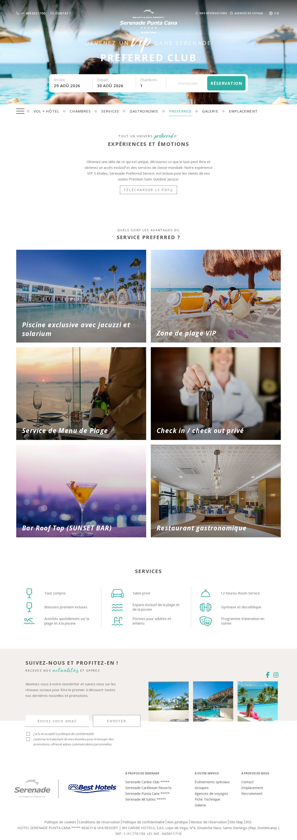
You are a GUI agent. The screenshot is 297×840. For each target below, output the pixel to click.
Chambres (148, 80)
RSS (248, 822)
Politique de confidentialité (143, 822)
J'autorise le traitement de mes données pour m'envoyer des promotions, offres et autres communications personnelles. (73, 741)
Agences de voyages (211, 793)
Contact (63, 13)
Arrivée (59, 80)
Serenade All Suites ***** (145, 799)
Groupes (202, 787)
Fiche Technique (207, 799)
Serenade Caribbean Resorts (148, 787)
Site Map (236, 822)
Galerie (200, 805)
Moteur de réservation (208, 822)
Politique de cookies (60, 822)
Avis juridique (177, 822)
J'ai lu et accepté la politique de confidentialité (64, 734)
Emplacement (252, 787)
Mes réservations (213, 13)
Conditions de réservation (99, 822)
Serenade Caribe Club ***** (147, 781)
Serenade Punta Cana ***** (147, 793)
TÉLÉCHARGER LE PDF (147, 190)
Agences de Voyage (249, 13)
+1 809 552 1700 (33, 13)
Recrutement (251, 793)
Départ (102, 80)
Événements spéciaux (212, 781)
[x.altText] (92, 797)
